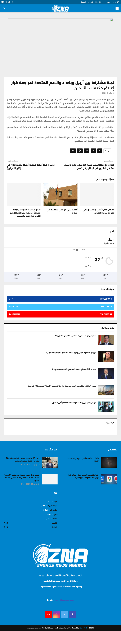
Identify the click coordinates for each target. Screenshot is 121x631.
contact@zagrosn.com (63, 600)
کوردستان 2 (53, 506)
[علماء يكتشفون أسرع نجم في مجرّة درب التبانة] (109, 462)
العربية (83, 2)
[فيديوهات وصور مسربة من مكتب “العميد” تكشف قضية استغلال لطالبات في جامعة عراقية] (50, 479)
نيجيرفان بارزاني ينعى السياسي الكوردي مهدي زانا (75, 336)
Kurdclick (83, 628)
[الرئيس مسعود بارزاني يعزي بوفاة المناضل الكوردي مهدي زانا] (106, 356)
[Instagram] (56, 614)
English (98, 2)
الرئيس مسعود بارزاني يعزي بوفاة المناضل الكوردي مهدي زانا (71, 353)
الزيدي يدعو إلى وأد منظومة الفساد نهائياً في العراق (74, 403)
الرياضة (55, 527)
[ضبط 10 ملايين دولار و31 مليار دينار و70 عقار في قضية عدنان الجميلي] (50, 462)
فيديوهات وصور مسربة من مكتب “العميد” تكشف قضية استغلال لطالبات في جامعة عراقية (21, 477)
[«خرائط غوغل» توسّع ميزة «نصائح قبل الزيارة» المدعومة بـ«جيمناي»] (109, 479)
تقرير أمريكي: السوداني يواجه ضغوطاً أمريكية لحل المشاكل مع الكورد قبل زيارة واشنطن (25, 213)
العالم (55, 519)
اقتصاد (55, 523)
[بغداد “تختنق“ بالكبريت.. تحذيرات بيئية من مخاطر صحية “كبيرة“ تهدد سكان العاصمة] (106, 390)
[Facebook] (72, 614)
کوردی (90, 2)
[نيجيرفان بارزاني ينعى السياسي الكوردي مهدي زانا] (106, 340)
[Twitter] (64, 614)
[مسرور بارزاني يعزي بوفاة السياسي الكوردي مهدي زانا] (106, 373)
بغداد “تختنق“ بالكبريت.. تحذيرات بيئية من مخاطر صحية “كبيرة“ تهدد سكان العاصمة (62, 386)
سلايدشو (54, 510)
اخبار (56, 501)
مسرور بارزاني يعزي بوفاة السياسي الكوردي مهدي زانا (74, 369)
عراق (55, 514)
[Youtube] (48, 614)
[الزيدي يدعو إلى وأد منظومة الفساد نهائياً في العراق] (106, 406)
